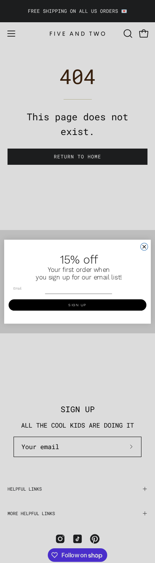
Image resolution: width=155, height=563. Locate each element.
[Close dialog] (144, 246)
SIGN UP (77, 304)
